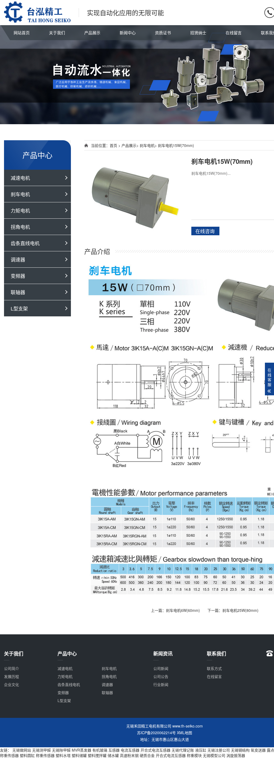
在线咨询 (205, 231)
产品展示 (92, 32)
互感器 (114, 750)
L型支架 (19, 308)
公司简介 (11, 668)
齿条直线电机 (25, 243)
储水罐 (113, 755)
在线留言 (234, 32)
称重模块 (194, 755)
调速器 (18, 259)
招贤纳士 (198, 32)
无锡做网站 (21, 750)
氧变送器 (258, 750)
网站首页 (22, 32)
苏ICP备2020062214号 (156, 732)
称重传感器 (9, 755)
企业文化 (11, 684)
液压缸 (200, 750)
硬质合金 (147, 755)
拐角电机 (20, 226)
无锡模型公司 (214, 755)
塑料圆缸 (27, 755)
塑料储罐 (79, 755)
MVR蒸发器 (81, 750)
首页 (113, 145)
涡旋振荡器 (235, 755)
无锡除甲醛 (61, 750)
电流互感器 (130, 750)
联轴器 (18, 292)
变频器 (18, 275)
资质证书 (163, 32)
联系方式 (214, 668)
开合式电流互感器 (155, 750)
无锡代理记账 (183, 750)
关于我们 (57, 32)
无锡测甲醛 (41, 750)
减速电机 (20, 177)
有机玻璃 (99, 750)
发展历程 (11, 676)
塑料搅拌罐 (97, 755)
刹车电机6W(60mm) (183, 610)
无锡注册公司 (218, 750)
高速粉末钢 (129, 755)
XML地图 (184, 732)
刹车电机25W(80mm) (240, 610)
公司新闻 (160, 668)
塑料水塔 (63, 755)
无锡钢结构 (240, 750)
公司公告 (160, 676)
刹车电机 (20, 194)
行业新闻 (160, 684)
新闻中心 (128, 32)
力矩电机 (20, 210)
